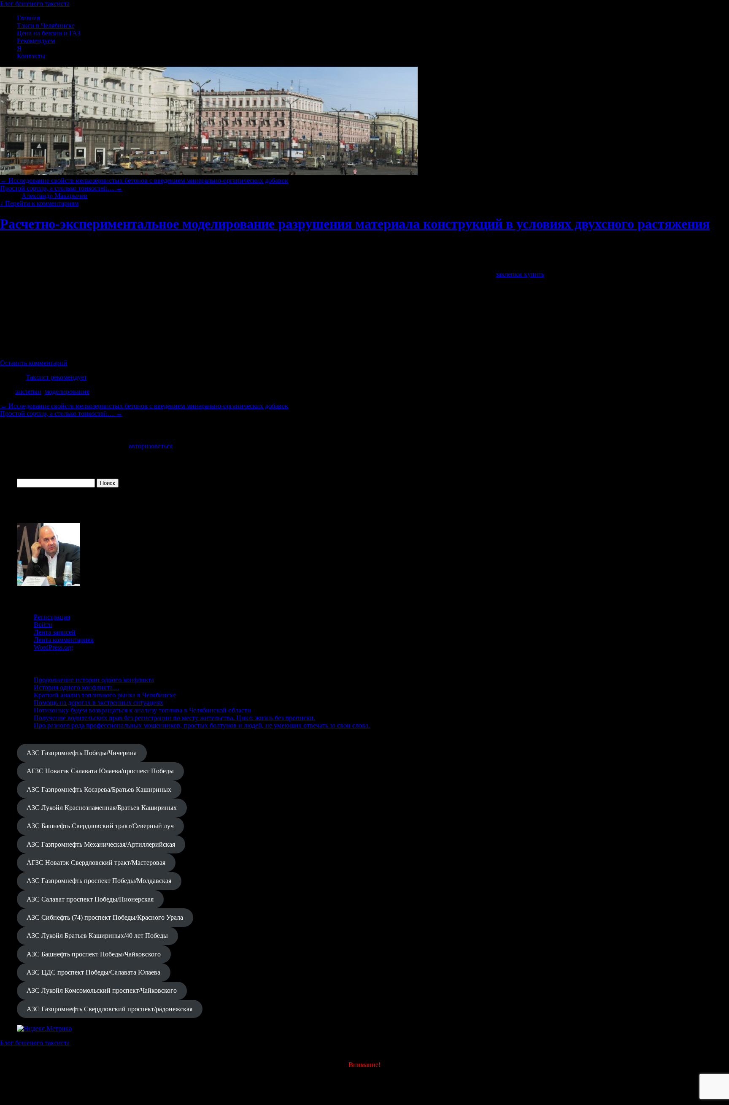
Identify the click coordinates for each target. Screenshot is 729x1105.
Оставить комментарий (33, 362)
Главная (28, 18)
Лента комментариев (64, 639)
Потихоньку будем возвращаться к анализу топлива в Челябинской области (142, 710)
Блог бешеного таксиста (35, 3)
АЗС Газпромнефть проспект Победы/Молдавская (99, 880)
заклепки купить (520, 274)
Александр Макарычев (54, 195)
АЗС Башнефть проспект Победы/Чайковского (94, 954)
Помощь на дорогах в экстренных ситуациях (98, 702)
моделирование (67, 391)
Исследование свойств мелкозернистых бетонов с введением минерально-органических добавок (144, 180)
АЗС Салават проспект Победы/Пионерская (90, 899)
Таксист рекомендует (56, 377)
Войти (43, 624)
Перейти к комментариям (39, 203)
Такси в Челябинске (46, 25)
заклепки (28, 391)
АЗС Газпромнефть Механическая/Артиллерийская (101, 844)
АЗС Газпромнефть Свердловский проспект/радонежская (109, 1009)
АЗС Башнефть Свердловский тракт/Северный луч (100, 825)
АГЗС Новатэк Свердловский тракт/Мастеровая (96, 862)
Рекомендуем (36, 40)
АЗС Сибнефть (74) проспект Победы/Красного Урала (105, 917)
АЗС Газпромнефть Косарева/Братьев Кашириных (99, 789)
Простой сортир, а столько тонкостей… (61, 188)
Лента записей (55, 632)
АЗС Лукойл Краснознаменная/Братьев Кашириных (102, 807)
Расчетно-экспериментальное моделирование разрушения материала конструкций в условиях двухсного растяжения (355, 223)
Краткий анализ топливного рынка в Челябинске (105, 695)
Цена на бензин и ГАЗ (49, 33)
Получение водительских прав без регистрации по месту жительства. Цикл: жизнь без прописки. (174, 717)
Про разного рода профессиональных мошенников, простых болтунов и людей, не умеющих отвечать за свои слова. (202, 725)
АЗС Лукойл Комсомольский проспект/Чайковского (102, 990)
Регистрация (52, 616)
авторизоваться (151, 446)
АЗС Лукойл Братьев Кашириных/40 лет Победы (97, 935)
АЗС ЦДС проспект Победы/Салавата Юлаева (93, 972)
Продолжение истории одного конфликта (94, 679)
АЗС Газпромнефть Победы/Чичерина (82, 752)
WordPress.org (53, 647)
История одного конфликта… (76, 687)
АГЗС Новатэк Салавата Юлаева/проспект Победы (100, 771)
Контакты (31, 56)
